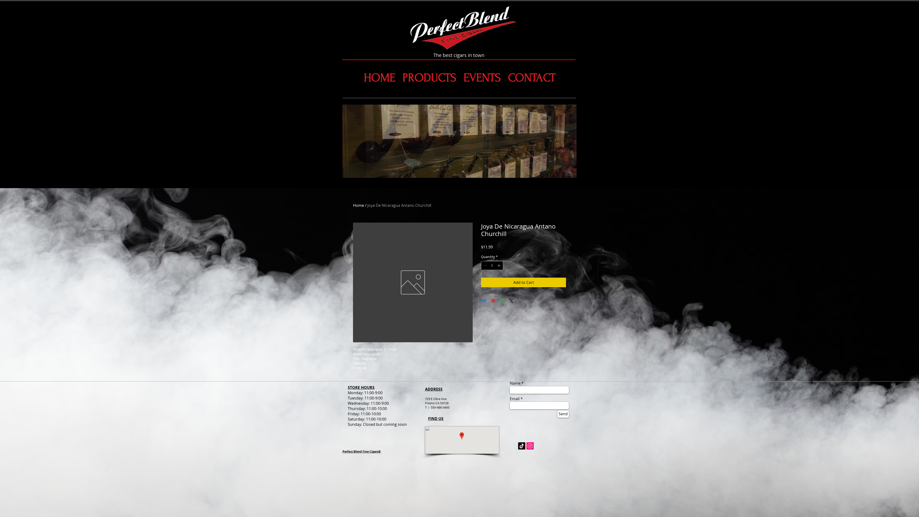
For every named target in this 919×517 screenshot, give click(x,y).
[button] (459, 141)
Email (515, 399)
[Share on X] (511, 300)
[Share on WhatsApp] (502, 300)
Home (358, 205)
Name (515, 383)
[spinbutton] (492, 265)
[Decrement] (485, 265)
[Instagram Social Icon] (530, 446)
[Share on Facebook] (484, 300)
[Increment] (499, 265)
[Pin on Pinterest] (493, 300)
